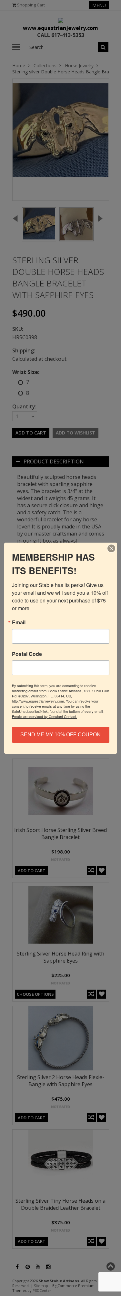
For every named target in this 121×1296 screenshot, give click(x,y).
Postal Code (27, 654)
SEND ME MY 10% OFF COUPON (60, 734)
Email (18, 622)
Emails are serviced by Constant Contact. (44, 716)
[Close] (111, 548)
